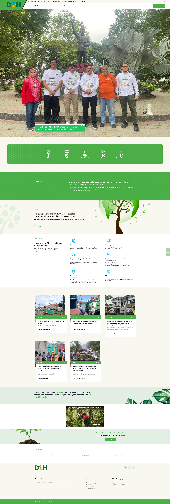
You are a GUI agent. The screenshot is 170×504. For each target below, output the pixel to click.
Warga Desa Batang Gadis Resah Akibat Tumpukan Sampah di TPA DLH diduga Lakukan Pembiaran (84, 368)
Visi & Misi (63, 481)
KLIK (40, 227)
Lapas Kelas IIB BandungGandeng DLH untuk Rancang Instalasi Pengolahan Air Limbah (49, 368)
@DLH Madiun (91, 488)
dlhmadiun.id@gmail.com (44, 1)
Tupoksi (62, 483)
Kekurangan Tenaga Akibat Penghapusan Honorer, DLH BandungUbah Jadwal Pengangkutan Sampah (119, 323)
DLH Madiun (91, 484)
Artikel (41, 317)
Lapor (159, 5)
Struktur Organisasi (65, 484)
